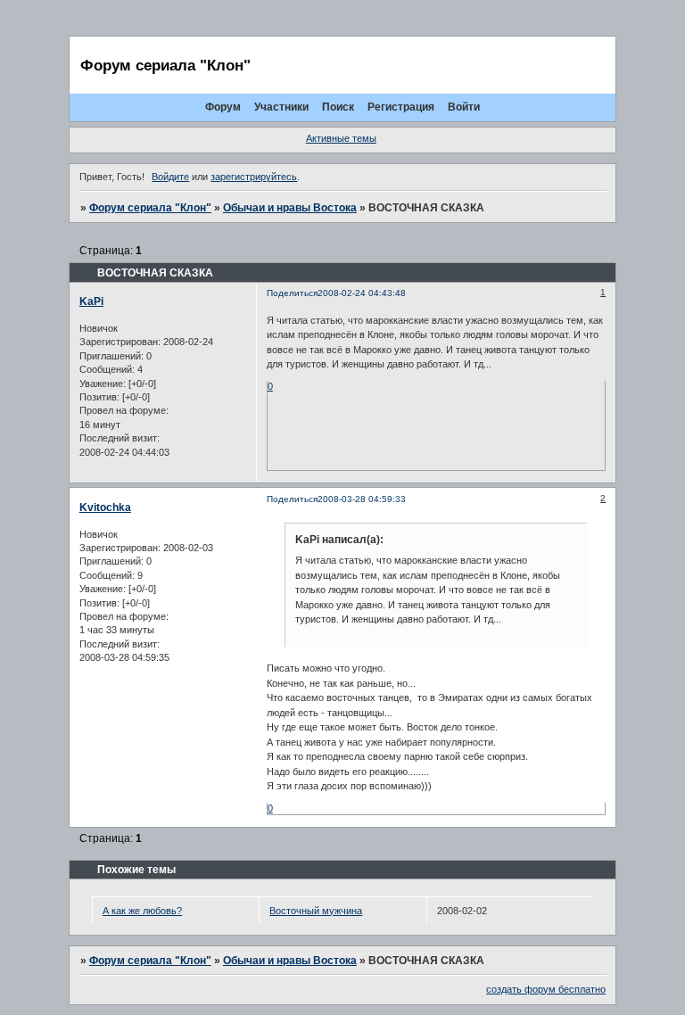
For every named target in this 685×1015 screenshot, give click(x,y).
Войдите (170, 176)
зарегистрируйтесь (253, 176)
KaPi (91, 301)
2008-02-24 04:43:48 (362, 293)
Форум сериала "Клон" (150, 208)
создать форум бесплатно (546, 989)
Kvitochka (105, 507)
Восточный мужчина (315, 910)
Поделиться (292, 293)
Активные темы (341, 138)
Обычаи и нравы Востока (290, 208)
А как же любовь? (142, 910)
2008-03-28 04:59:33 (362, 499)
